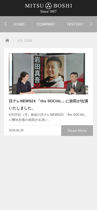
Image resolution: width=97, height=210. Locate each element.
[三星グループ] (48, 7)
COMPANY (46, 24)
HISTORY (75, 24)
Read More (77, 130)
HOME (19, 24)
